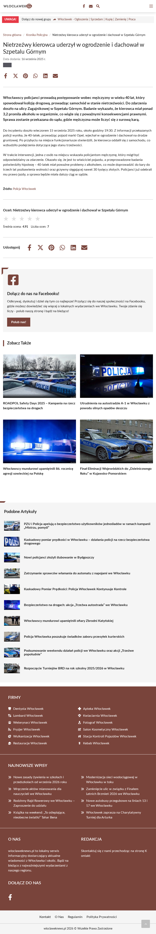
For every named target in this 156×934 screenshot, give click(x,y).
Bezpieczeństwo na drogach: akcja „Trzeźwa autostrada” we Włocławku (76, 605)
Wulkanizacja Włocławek (31, 736)
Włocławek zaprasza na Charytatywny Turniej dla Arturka (113, 815)
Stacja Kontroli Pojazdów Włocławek (109, 736)
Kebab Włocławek (96, 743)
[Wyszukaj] (98, 6)
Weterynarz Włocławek (30, 722)
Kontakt (45, 917)
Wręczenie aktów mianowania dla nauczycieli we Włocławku (37, 791)
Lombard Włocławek (28, 715)
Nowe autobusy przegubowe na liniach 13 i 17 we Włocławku (116, 803)
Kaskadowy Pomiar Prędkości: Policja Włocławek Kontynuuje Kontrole (75, 589)
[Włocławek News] (17, 6)
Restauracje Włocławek (30, 743)
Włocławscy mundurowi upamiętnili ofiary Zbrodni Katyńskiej (68, 620)
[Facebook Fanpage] (83, 6)
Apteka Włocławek (96, 708)
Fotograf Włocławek (98, 722)
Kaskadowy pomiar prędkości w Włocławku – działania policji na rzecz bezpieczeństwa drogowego (87, 541)
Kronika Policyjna (37, 35)
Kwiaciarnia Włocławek (100, 715)
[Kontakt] (90, 6)
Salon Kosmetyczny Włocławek (105, 729)
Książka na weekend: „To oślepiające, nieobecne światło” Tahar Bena (39, 815)
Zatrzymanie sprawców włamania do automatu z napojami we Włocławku (77, 573)
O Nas (59, 917)
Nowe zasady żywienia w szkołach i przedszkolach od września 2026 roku (40, 780)
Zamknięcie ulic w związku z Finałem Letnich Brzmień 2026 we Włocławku (113, 791)
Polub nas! (18, 322)
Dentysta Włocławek (28, 708)
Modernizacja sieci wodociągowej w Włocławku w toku (112, 780)
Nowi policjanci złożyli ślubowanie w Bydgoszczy (59, 557)
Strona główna (12, 35)
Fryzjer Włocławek (26, 729)
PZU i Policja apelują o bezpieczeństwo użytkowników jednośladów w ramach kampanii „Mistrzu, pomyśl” (87, 525)
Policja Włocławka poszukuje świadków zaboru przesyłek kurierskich (74, 636)
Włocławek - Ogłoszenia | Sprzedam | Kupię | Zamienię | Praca (96, 19)
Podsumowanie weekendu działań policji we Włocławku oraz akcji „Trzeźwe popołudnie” (79, 652)
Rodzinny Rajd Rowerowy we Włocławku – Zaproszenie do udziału (44, 803)
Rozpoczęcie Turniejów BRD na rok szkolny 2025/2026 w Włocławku (74, 668)
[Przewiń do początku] (145, 924)
